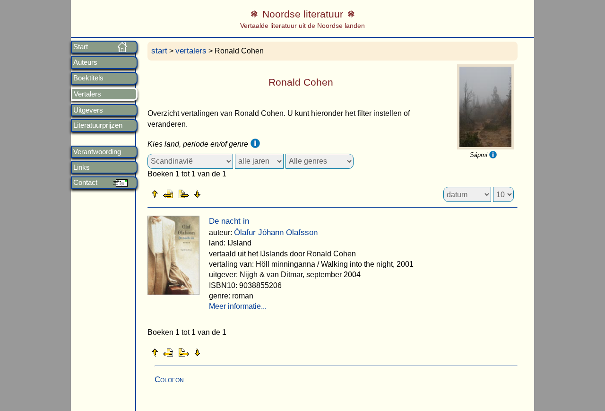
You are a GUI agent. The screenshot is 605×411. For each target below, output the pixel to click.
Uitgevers (88, 110)
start (159, 50)
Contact (85, 182)
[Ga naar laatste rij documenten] (220, 193)
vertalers (191, 50)
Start (80, 47)
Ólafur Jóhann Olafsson (276, 232)
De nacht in (229, 221)
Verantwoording (97, 152)
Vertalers (87, 94)
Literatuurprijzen (97, 125)
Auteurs (85, 62)
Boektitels (88, 78)
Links (81, 167)
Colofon (169, 379)
